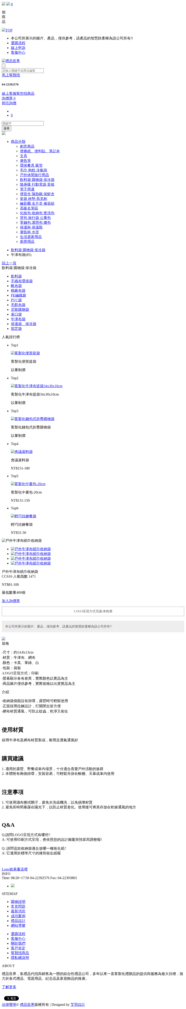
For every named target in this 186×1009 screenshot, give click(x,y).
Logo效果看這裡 (15, 869)
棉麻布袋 (18, 290)
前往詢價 (9, 103)
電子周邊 (27, 189)
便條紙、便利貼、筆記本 (40, 151)
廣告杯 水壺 (29, 232)
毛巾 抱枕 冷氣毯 (33, 170)
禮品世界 (27, 1005)
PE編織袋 (18, 295)
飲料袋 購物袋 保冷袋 (37, 180)
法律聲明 (9, 1005)
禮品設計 (18, 921)
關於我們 (18, 943)
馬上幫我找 (11, 75)
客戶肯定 (18, 948)
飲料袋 (16, 276)
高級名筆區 (29, 208)
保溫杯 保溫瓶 (31, 227)
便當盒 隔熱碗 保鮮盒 (37, 194)
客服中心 (18, 52)
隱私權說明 (20, 958)
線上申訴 (18, 48)
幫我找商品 (20, 953)
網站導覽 (18, 925)
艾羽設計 (78, 1005)
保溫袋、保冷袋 (23, 324)
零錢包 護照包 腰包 (35, 222)
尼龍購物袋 (20, 309)
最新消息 (18, 911)
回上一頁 (9, 263)
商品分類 (18, 141)
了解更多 (9, 987)
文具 (23, 156)
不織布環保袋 (22, 281)
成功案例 (18, 916)
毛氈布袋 (18, 305)
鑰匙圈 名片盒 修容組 (37, 203)
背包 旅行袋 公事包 (35, 218)
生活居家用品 (31, 237)
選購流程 (18, 43)
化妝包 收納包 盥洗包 (37, 213)
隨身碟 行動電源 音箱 (37, 184)
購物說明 (18, 902)
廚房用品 (27, 241)
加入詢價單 (11, 601)
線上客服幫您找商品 (18, 93)
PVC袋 (16, 300)
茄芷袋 (16, 329)
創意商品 (27, 146)
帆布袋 (16, 286)
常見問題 (18, 906)
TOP (8, 30)
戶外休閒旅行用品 (34, 175)
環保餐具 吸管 (31, 165)
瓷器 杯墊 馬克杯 (33, 199)
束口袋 (16, 314)
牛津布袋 (18, 319)
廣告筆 (25, 161)
